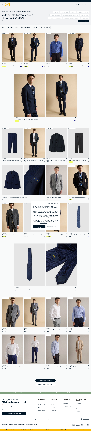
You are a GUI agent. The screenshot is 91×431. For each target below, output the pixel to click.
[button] (78, 4)
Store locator (41, 410)
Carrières (53, 404)
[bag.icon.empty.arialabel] (88, 4)
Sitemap (36, 424)
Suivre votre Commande (44, 402)
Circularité (66, 411)
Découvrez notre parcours (67, 402)
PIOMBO (14, 11)
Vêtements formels (26, 11)
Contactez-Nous (42, 404)
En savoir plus (72, 392)
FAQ (39, 407)
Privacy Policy (29, 424)
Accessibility (5, 424)
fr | (86, 419)
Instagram (78, 406)
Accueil (3, 11)
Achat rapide (12, 60)
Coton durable (67, 406)
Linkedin (78, 411)
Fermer (87, 429)
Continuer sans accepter (52, 203)
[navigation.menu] (2, 4)
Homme (19, 11)
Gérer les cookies (13, 424)
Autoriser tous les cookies (39, 226)
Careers (53, 407)
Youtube (78, 408)
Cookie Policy (21, 424)
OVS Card (53, 410)
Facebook (78, 403)
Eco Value (65, 409)
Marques (8, 11)
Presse (52, 402)
